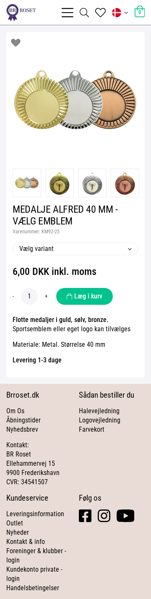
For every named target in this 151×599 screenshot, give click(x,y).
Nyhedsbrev (22, 429)
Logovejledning (99, 420)
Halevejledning (99, 411)
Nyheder (17, 532)
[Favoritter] (100, 12)
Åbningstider (23, 420)
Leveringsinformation (35, 514)
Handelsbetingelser (32, 588)
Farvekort (91, 429)
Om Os (15, 411)
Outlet (14, 523)
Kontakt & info (25, 542)
